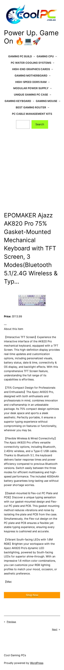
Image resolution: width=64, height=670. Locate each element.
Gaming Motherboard (31, 75)
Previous (11, 621)
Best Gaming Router (31, 107)
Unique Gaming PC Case (31, 94)
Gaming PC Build (20, 56)
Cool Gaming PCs (15, 655)
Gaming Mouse (46, 101)
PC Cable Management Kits (32, 113)
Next (54, 629)
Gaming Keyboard (18, 101)
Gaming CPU (45, 56)
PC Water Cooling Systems (31, 62)
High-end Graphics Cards (31, 69)
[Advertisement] (32, 173)
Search (39, 124)
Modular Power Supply (31, 88)
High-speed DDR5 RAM (31, 82)
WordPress (36, 663)
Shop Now (32, 595)
